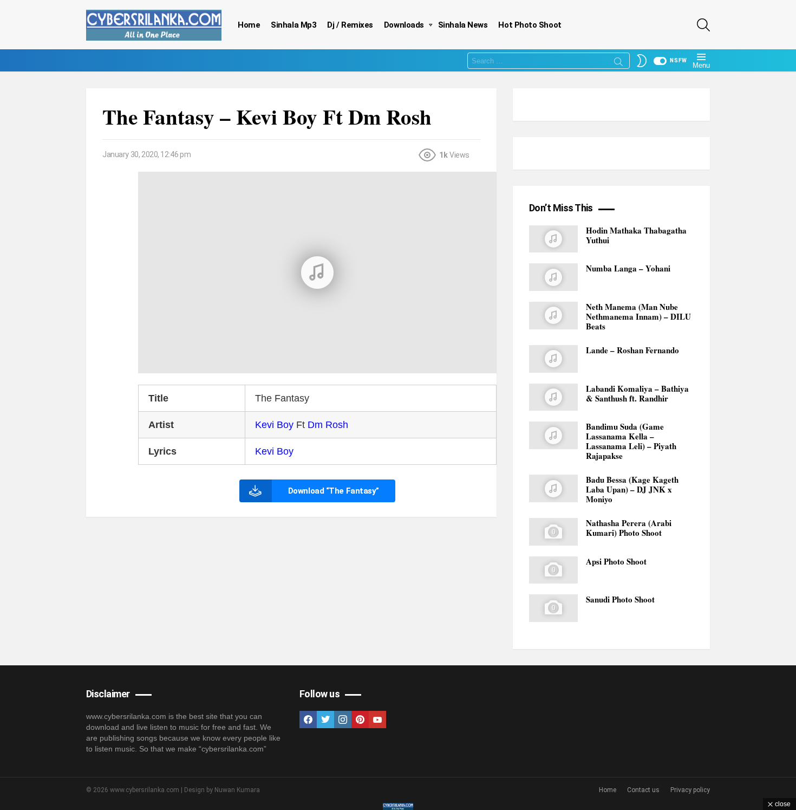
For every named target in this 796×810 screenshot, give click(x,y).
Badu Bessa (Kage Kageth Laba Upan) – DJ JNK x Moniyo (632, 489)
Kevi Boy (274, 424)
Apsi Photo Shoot (616, 561)
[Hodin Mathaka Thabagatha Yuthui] (553, 239)
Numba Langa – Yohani (628, 268)
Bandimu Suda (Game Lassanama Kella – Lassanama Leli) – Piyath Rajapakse (631, 441)
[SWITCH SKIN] (641, 61)
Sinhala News (463, 25)
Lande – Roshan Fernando (632, 350)
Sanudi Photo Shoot (620, 599)
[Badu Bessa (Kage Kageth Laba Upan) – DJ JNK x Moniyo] (553, 488)
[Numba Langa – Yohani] (553, 277)
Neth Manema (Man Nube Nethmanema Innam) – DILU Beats (638, 316)
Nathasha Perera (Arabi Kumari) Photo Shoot (628, 528)
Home (249, 25)
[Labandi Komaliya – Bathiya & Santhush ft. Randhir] (553, 397)
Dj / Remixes (350, 25)
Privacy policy (690, 790)
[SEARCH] (703, 25)
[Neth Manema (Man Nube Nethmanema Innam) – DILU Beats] (553, 315)
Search (618, 63)
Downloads (404, 25)
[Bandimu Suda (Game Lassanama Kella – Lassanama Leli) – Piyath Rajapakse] (553, 435)
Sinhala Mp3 (293, 25)
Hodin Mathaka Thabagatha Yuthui (636, 235)
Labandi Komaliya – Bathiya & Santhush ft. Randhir (637, 393)
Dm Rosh (328, 424)
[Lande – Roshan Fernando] (553, 359)
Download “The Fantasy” (333, 491)
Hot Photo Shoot (529, 25)
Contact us (643, 790)
